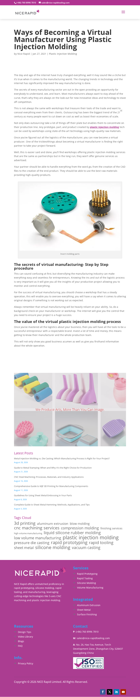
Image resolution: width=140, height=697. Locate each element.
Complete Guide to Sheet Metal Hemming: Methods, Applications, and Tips (52, 504)
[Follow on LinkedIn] (116, 692)
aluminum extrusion (52, 524)
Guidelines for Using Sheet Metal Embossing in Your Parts (43, 495)
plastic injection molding (104, 127)
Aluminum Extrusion (88, 605)
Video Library (25, 636)
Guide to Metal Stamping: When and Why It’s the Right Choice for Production (53, 467)
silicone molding (52, 547)
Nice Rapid (23, 53)
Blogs (21, 641)
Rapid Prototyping (87, 573)
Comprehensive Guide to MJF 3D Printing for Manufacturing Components (51, 486)
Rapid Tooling (85, 578)
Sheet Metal (84, 609)
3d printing (25, 523)
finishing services (111, 528)
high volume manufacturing (28, 533)
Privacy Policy (25, 663)
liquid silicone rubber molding (72, 533)
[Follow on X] (109, 692)
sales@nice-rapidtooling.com (93, 638)
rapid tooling (101, 543)
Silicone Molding (86, 583)
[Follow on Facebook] (103, 692)
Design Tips (24, 632)
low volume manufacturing (37, 538)
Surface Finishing (87, 614)
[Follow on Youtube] (123, 692)
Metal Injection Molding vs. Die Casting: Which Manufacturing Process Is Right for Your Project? (62, 458)
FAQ (20, 645)
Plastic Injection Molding (63, 53)
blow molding (80, 524)
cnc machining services (36, 528)
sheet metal (24, 548)
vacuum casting (86, 548)
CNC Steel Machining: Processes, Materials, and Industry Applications (49, 476)
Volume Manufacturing (90, 587)
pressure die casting (31, 543)
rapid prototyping (69, 542)
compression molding (80, 528)
